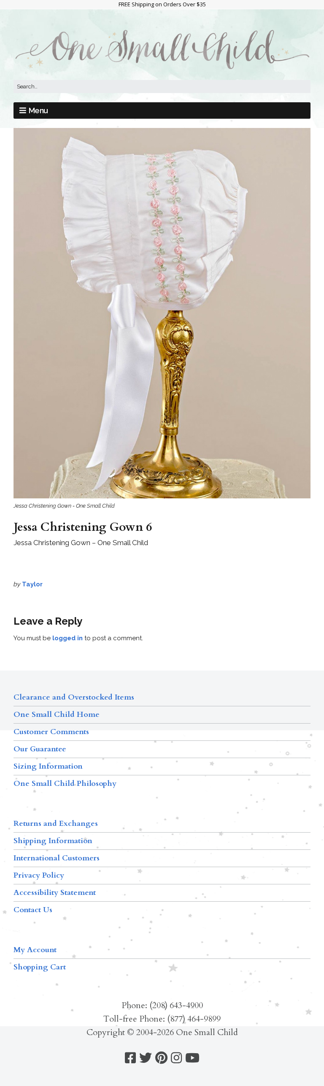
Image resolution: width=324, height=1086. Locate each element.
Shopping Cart (40, 967)
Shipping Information (53, 841)
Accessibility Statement (55, 892)
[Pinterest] (161, 1058)
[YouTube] (192, 1058)
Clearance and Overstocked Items (74, 697)
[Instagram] (176, 1058)
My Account (35, 950)
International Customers (57, 858)
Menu (38, 110)
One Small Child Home (57, 714)
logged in (67, 638)
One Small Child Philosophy (65, 783)
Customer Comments (51, 732)
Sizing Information (48, 766)
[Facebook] (130, 1058)
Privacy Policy (39, 875)
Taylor (32, 584)
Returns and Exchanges (56, 823)
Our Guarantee (40, 749)
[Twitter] (145, 1058)
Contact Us (33, 910)
